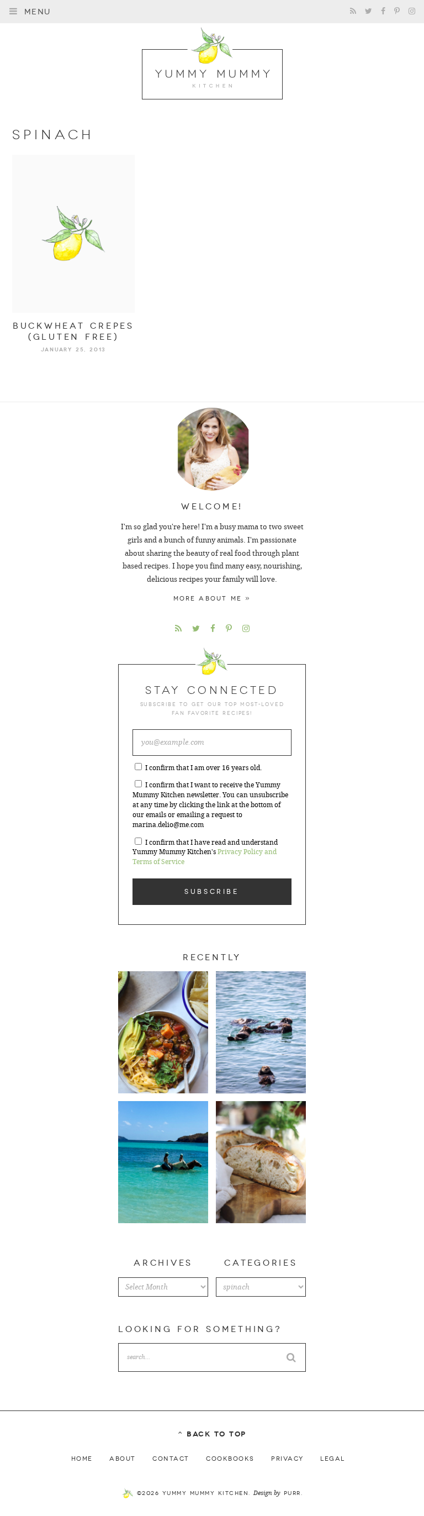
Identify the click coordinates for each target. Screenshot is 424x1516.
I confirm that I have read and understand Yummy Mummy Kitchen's (205, 852)
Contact (170, 1458)
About (122, 1458)
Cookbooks (230, 1458)
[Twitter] (368, 11)
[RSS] (353, 11)
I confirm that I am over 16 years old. (203, 768)
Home (82, 1458)
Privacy (287, 1458)
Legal (332, 1458)
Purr (292, 1493)
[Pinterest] (397, 11)
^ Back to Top (212, 1434)
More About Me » (212, 598)
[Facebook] (383, 11)
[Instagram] (411, 11)
